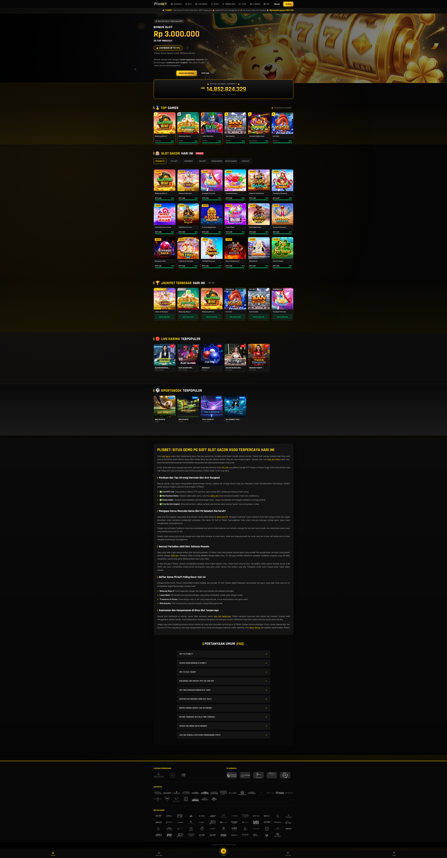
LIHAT (164, 298)
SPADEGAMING (217, 161)
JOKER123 (245, 161)
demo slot (214, 496)
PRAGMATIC (160, 161)
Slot (190, 4)
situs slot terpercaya (222, 616)
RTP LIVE (205, 73)
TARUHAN (164, 406)
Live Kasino (202, 4)
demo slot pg (254, 628)
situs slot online (273, 459)
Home (53, 855)
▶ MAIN (165, 123)
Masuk (277, 4)
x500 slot (174, 555)
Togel (244, 4)
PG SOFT (174, 161)
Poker (216, 4)
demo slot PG (222, 517)
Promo (269, 4)
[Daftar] (223, 851)
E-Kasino (256, 4)
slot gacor (166, 456)
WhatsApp (159, 855)
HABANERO (188, 161)
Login (394, 855)
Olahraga (178, 4)
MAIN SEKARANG (186, 73)
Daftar (288, 4)
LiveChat (288, 855)
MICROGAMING (231, 161)
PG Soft (225, 467)
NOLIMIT (202, 161)
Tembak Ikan (230, 4)
